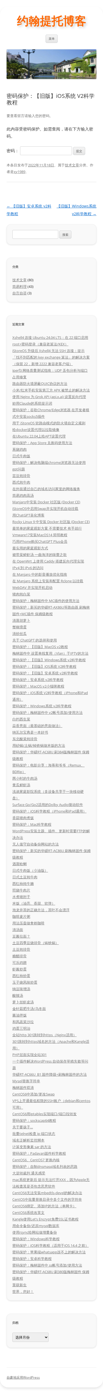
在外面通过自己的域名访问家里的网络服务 (46, 488)
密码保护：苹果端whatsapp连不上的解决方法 (49, 1252)
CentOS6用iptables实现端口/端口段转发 (44, 1113)
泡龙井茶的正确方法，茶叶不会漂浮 (40, 909)
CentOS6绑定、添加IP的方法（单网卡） (44, 1205)
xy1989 (19, 171)
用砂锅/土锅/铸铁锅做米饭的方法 (38, 745)
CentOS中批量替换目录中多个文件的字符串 (47, 1199)
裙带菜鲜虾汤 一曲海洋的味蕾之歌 (39, 554)
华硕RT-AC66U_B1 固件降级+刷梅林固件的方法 (49, 1074)
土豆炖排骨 (21, 949)
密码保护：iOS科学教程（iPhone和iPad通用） (49, 811)
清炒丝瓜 (19, 633)
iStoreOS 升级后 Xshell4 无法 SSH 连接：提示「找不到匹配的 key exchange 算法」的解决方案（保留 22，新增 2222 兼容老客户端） (51, 357)
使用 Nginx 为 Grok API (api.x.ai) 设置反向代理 (49, 396)
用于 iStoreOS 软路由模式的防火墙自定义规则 (48, 423)
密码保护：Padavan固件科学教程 (39, 1153)
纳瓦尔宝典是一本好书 (30, 732)
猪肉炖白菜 (21, 594)
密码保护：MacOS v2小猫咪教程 (38, 686)
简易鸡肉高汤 (23, 495)
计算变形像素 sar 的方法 (31, 1146)
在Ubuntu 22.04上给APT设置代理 (39, 436)
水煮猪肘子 (21, 896)
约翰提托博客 (51, 20)
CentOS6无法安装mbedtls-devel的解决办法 (47, 1192)
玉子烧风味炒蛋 (24, 982)
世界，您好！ (23, 1291)
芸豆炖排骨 (21, 475)
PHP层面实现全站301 (29, 1054)
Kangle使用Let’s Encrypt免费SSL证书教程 (45, 1219)
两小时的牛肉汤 (24, 778)
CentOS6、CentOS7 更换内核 (36, 1159)
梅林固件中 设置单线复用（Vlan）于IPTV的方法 (50, 653)
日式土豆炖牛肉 (24, 877)
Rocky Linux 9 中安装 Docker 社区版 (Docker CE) (51, 521)
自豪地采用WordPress (23, 1377)
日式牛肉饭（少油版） (30, 870)
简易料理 (19, 286)
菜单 (52, 38)
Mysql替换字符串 (26, 1080)
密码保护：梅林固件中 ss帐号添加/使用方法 (47, 1265)
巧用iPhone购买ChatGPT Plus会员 (39, 541)
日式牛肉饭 (21, 455)
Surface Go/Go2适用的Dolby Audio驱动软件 (47, 804)
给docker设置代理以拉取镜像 (35, 429)
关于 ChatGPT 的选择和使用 (34, 640)
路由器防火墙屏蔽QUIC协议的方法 (39, 383)
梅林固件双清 (23, 1087)
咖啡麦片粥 (21, 916)
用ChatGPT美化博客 (28, 515)
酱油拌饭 (19, 1015)
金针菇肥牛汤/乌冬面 (29, 1008)
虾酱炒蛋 (19, 969)
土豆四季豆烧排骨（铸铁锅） (35, 942)
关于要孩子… (22, 1127)
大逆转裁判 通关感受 (28, 1173)
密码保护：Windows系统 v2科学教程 (41, 705)
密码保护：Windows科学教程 (36, 1238)
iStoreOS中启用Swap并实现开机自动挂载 (45, 508)
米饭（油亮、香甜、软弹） (33, 903)
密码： (13, 150)
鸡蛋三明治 (21, 1028)
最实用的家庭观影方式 (30, 548)
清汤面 (17, 929)
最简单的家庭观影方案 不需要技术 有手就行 (47, 528)
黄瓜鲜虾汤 (21, 784)
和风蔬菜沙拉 (23, 1021)
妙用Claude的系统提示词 (32, 403)
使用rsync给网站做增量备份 (34, 1232)
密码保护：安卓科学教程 (32, 1258)
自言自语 (19, 293)
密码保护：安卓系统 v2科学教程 (37, 679)
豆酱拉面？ (21, 936)
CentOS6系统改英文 (28, 1212)
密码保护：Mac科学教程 (31, 824)
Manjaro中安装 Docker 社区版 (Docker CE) (46, 501)
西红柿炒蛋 (21, 975)
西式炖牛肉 (21, 482)
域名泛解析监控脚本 (28, 1140)
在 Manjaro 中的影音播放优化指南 (39, 574)
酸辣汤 (17, 995)
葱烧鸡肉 (19, 449)
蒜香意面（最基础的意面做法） (37, 725)
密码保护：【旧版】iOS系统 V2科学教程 (44, 666)
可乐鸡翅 (19, 962)
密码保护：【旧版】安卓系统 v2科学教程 (45, 673)
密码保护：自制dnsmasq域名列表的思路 (44, 1166)
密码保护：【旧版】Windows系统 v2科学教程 (49, 659)
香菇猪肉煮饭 (23, 817)
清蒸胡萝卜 (21, 620)
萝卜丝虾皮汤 (23, 1002)
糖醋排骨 (19, 955)
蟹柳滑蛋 (19, 626)
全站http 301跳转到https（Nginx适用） (44, 1034)
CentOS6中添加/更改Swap (33, 1094)
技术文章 (72, 165)
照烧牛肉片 (21, 890)
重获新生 (19, 1284)
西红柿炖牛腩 (23, 883)
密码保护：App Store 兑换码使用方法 (42, 442)
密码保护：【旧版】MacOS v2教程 (40, 646)
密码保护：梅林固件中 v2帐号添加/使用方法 (47, 712)
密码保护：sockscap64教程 (34, 1120)
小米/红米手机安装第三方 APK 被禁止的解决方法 (51, 390)
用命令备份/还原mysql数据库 (35, 1225)
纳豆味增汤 (21, 988)
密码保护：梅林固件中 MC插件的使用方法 (45, 600)
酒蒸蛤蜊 (19, 863)
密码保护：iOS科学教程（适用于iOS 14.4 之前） (50, 1245)
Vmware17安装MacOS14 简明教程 (39, 534)
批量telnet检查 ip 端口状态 (33, 1133)
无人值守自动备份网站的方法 (35, 844)
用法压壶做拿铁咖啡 (28, 923)
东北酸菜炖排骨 (24, 738)
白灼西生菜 (21, 719)
